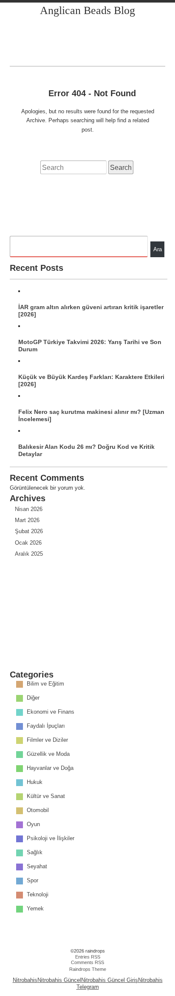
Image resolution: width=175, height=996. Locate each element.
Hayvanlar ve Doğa (50, 768)
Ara (157, 249)
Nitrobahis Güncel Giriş (109, 980)
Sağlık (34, 853)
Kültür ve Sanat (46, 796)
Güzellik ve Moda (48, 754)
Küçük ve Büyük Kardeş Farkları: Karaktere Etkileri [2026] (91, 380)
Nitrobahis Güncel (59, 980)
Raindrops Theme (87, 969)
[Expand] (17, 57)
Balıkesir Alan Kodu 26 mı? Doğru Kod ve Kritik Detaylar (86, 450)
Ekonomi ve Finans (50, 712)
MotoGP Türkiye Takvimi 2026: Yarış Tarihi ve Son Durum (89, 346)
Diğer (33, 698)
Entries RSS (87, 956)
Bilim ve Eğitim (45, 684)
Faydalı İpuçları (46, 726)
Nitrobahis (25, 980)
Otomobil (38, 810)
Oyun (33, 824)
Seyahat (37, 867)
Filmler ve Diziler (47, 740)
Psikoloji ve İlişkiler (50, 838)
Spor (32, 881)
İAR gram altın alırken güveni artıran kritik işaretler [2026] (91, 311)
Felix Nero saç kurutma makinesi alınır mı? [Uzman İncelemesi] (91, 415)
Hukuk (34, 782)
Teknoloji (37, 895)
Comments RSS (87, 962)
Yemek (35, 909)
